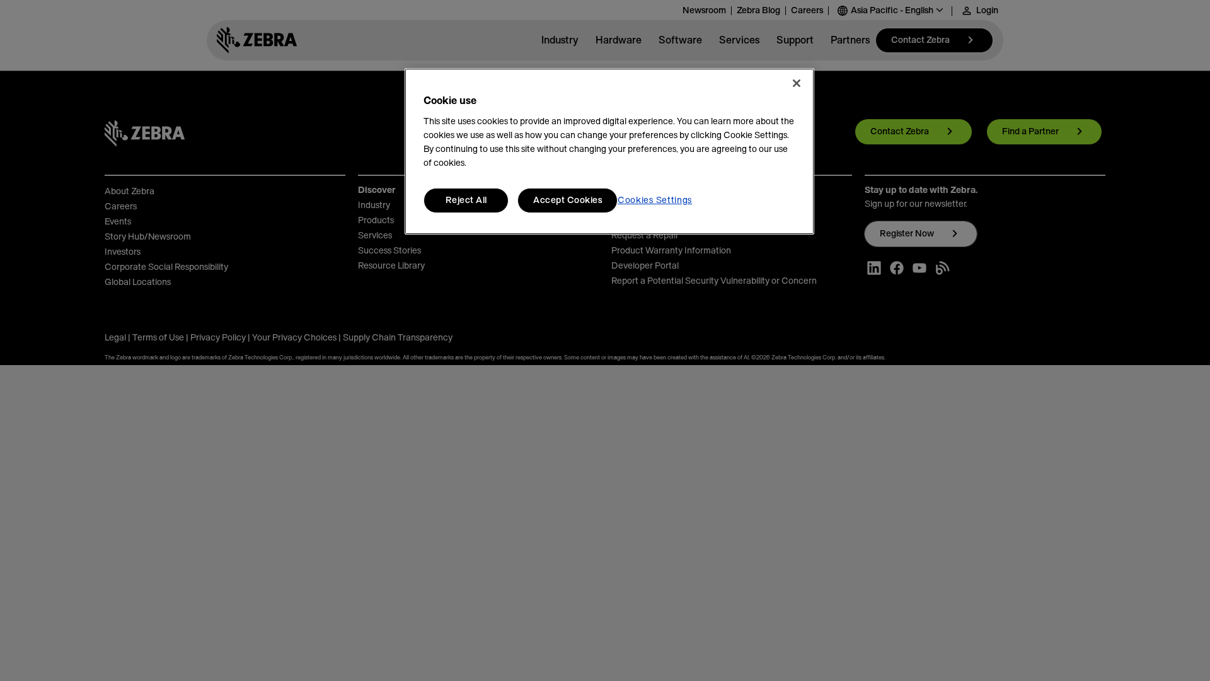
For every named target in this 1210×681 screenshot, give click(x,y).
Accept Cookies (567, 200)
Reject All (466, 200)
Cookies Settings (655, 200)
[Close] (796, 83)
